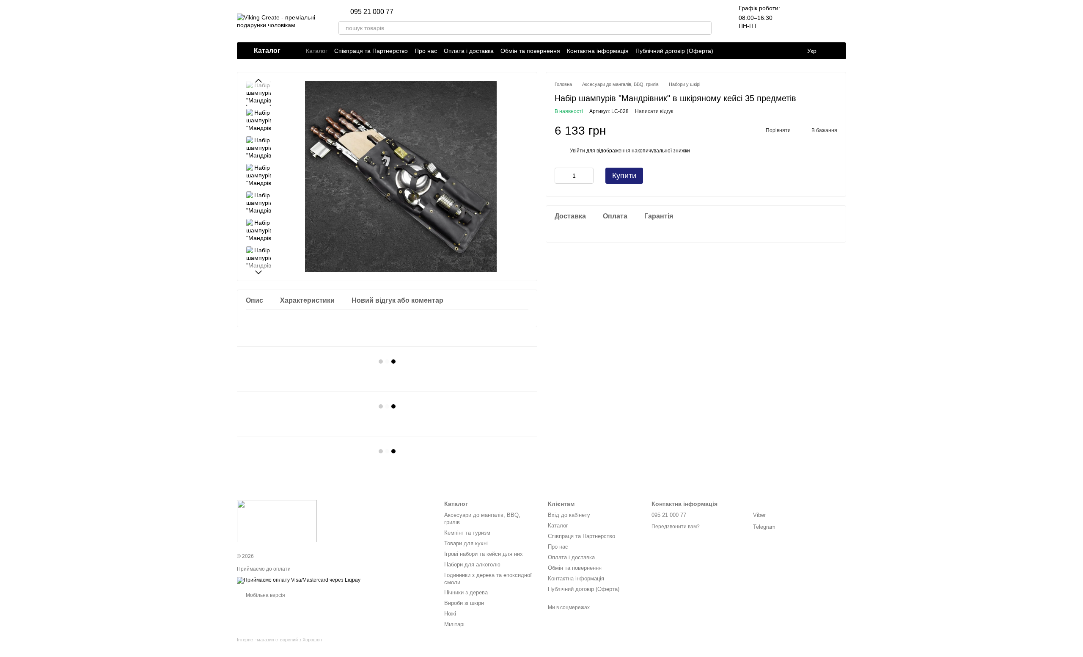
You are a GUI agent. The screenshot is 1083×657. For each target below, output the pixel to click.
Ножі (450, 613)
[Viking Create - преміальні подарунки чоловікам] (277, 521)
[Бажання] (817, 21)
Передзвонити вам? (675, 527)
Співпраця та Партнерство (371, 50)
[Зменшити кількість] (561, 175)
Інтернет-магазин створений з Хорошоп (279, 639)
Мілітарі (454, 624)
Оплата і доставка (469, 50)
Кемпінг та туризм (467, 533)
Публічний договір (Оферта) (674, 50)
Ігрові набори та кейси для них (483, 554)
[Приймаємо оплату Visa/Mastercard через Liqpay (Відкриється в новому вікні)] (298, 580)
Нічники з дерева (466, 592)
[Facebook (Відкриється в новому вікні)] (425, 11)
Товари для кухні (466, 543)
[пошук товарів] (705, 28)
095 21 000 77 (371, 11)
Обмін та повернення (530, 50)
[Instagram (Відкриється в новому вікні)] (405, 11)
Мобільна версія (265, 595)
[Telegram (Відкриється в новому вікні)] (435, 11)
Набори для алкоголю (472, 564)
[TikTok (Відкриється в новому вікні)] (415, 11)
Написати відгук (654, 111)
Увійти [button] (577, 151)
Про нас (426, 50)
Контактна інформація (598, 50)
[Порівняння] (795, 21)
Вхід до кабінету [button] (569, 515)
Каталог (316, 50)
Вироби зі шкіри (464, 603)
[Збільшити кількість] (587, 175)
